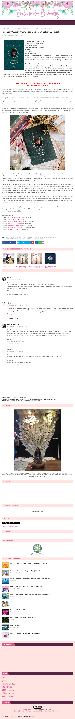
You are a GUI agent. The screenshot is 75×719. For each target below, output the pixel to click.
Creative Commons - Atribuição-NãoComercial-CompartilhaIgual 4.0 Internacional (37, 711)
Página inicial (5, 28)
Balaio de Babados (27, 709)
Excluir (16, 297)
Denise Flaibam (13, 324)
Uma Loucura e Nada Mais (15, 223)
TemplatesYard (14, 716)
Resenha (36, 237)
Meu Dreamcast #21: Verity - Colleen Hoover (23, 617)
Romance (42, 237)
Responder (10, 297)
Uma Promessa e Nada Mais (15, 227)
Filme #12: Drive (15, 625)
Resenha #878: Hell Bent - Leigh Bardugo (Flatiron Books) (26, 571)
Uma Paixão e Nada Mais (14, 225)
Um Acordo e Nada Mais (14, 221)
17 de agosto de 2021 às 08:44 (18, 280)
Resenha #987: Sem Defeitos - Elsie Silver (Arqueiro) (25, 633)
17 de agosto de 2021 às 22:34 (18, 326)
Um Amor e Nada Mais (15, 28)
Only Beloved (29, 237)
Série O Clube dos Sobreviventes (10, 238)
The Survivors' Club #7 (24, 238)
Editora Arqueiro (10, 237)
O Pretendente (12, 219)
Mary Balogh (22, 237)
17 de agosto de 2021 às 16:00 (18, 305)
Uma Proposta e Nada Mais (15, 217)
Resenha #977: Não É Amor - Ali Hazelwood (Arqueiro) (26, 586)
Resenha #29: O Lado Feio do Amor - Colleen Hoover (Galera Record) (30, 578)
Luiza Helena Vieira (8, 35)
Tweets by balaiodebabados (10, 526)
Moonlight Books (12, 314)
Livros (16, 237)
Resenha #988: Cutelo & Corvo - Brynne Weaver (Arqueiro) (27, 610)
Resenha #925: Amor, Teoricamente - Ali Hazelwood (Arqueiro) (28, 563)
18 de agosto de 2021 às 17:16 (18, 351)
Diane (9, 278)
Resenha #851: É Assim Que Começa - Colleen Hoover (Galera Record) (30, 594)
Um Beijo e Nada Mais (13, 229)
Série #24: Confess (15, 602)
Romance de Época (51, 237)
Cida (9, 303)
